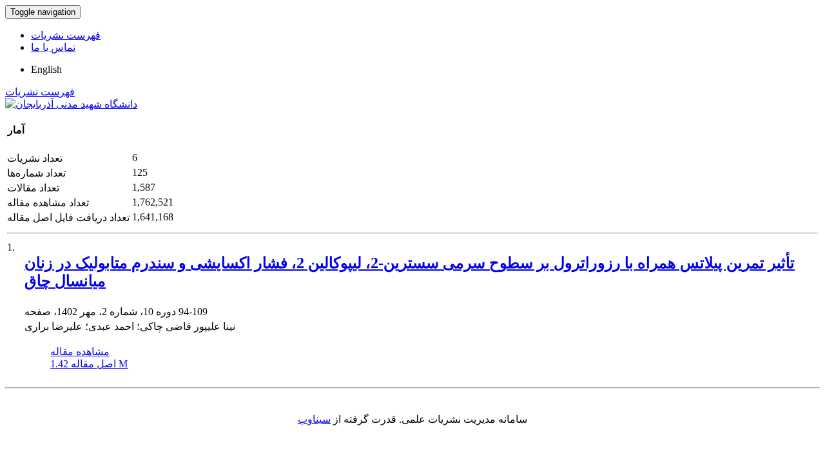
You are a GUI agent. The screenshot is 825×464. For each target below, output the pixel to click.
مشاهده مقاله (80, 351)
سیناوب (314, 419)
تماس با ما (53, 47)
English (46, 69)
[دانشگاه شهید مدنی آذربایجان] (71, 104)
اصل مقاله (89, 363)
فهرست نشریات (66, 35)
